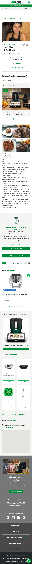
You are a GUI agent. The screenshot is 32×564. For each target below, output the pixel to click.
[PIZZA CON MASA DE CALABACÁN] (16, 282)
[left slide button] (3, 306)
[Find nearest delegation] (3, 2)
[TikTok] (24, 517)
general (17, 8)
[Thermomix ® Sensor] (23, 392)
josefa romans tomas (9, 8)
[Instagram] (18, 517)
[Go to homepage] (16, 2)
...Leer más (25, 60)
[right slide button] (28, 306)
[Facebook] (8, 517)
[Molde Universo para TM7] (8, 392)
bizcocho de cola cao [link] (25, 8)
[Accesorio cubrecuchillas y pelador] (8, 366)
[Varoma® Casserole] (23, 366)
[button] (29, 2)
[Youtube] (13, 517)
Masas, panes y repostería (9, 289)
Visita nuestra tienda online (15, 5)
